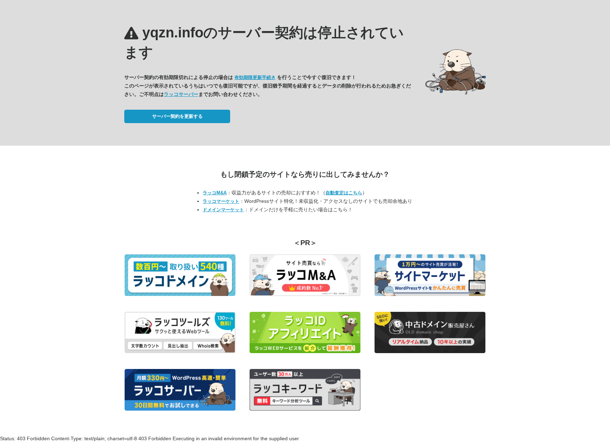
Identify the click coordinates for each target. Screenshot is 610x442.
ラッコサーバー (181, 94)
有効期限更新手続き (255, 77)
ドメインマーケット (223, 209)
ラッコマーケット (221, 201)
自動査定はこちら (343, 192)
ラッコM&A (215, 192)
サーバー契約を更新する (177, 116)
